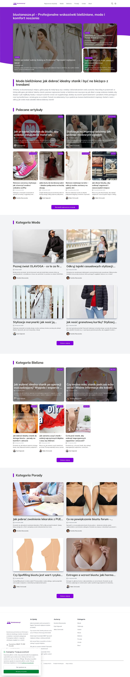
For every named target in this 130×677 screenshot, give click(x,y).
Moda (61, 3)
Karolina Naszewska (22, 278)
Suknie (79, 629)
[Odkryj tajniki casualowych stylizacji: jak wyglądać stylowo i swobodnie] (91, 246)
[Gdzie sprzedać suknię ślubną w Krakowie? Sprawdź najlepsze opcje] (47, 47)
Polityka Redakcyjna (58, 663)
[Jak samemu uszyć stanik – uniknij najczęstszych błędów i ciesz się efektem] (51, 418)
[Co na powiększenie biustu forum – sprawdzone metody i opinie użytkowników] (91, 498)
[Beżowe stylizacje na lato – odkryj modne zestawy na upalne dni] (78, 165)
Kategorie (81, 619)
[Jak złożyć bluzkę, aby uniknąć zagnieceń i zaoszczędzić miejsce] (104, 165)
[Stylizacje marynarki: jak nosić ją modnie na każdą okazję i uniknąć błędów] (38, 301)
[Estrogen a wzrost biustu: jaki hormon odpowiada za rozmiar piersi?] (91, 554)
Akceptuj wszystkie (21, 671)
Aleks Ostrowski (74, 145)
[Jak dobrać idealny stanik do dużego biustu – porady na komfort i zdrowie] (25, 418)
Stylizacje (80, 626)
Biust (90, 3)
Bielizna (69, 3)
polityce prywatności (28, 663)
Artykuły (33, 619)
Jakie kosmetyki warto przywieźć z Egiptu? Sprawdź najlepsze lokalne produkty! (40, 625)
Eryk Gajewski (21, 145)
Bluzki (79, 623)
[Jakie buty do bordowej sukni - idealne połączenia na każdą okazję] (51, 165)
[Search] (112, 3)
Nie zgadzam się (21, 667)
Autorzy (57, 619)
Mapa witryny (69, 663)
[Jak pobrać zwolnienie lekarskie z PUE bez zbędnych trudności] (38, 498)
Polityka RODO (47, 663)
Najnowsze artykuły (50, 3)
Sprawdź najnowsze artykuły (65, 207)
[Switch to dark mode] (115, 3)
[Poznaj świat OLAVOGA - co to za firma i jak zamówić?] (38, 246)
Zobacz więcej (65, 343)
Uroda (84, 3)
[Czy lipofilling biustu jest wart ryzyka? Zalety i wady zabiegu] (38, 554)
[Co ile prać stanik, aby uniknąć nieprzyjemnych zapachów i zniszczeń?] (78, 418)
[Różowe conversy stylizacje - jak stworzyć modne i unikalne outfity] (25, 165)
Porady (76, 3)
